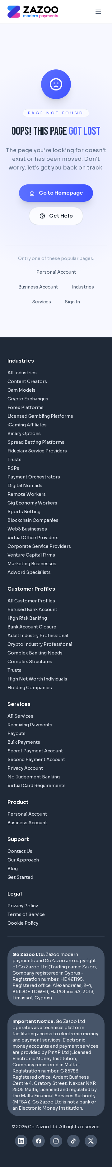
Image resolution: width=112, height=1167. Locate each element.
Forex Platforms (25, 407)
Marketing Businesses (31, 563)
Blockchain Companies (32, 520)
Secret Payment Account (35, 751)
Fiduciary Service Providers (37, 451)
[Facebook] (38, 1141)
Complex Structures (29, 661)
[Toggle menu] (98, 12)
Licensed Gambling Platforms (40, 416)
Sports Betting (23, 511)
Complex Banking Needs (35, 653)
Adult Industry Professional (37, 635)
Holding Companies (29, 687)
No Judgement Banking (33, 777)
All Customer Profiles (31, 601)
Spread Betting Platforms (35, 442)
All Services (20, 716)
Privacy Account (25, 768)
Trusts (14, 459)
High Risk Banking (27, 618)
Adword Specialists (29, 572)
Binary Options (24, 433)
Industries (83, 287)
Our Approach (23, 860)
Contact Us (19, 851)
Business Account (38, 287)
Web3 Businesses (27, 529)
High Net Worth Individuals (37, 679)
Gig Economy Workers (32, 503)
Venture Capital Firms (31, 555)
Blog (12, 868)
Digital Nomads (24, 485)
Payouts (16, 733)
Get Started (20, 877)
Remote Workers (26, 494)
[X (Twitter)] (91, 1141)
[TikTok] (73, 1141)
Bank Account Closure (31, 627)
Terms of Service (26, 914)
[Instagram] (56, 1141)
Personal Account (56, 272)
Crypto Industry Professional (39, 644)
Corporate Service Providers (39, 546)
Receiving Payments (29, 725)
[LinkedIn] (21, 1141)
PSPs (13, 468)
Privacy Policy (22, 906)
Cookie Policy (22, 923)
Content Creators (27, 381)
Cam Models (21, 390)
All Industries (22, 373)
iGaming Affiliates (27, 425)
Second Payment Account (36, 759)
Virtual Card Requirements (36, 785)
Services (41, 302)
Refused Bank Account (32, 609)
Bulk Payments (23, 742)
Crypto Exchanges (27, 399)
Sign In (72, 302)
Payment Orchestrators (33, 477)
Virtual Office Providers (32, 537)
